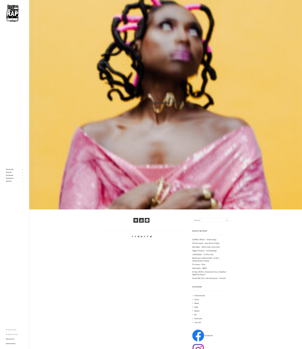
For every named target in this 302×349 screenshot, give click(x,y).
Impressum (10, 339)
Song (168, 108)
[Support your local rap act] (14, 13)
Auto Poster (181, 108)
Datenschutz (11, 343)
